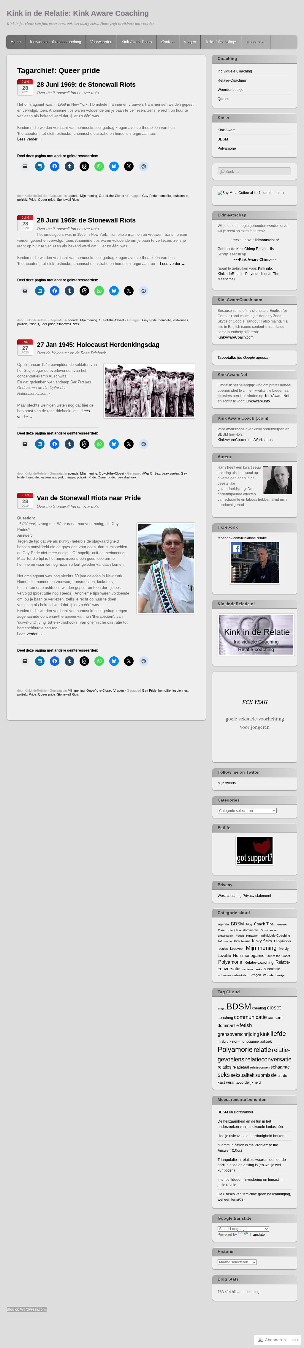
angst (222, 1008)
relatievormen (260, 1067)
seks (259, 969)
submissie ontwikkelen (233, 975)
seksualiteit (242, 1075)
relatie (262, 1049)
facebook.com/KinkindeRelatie (242, 538)
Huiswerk (252, 935)
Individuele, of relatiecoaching (55, 41)
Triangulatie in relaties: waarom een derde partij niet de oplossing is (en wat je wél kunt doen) (252, 1165)
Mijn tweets (227, 783)
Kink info (265, 268)
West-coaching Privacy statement (244, 896)
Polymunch (254, 274)
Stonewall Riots (68, 199)
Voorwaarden (101, 41)
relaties (225, 1066)
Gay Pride (149, 195)
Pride (32, 199)
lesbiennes (180, 195)
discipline (235, 930)
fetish (246, 1025)
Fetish (240, 935)
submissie (272, 969)
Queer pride (46, 199)
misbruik (224, 1041)
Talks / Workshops (221, 41)
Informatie (225, 941)
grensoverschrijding (238, 1034)
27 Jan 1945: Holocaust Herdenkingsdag (98, 344)
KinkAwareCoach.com (236, 337)
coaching (225, 1017)
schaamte (280, 1066)
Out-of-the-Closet (111, 195)
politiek (22, 199)
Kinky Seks (262, 941)
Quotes (223, 99)
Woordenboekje (230, 90)
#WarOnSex (151, 473)
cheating (259, 1008)
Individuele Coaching (235, 71)
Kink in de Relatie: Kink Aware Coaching (78, 13)
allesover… (256, 41)
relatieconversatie (268, 1059)
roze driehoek (127, 477)
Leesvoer (237, 948)
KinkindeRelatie (230, 274)
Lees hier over (255, 240)
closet (274, 1007)
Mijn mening (88, 195)
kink (265, 1034)
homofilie (165, 195)
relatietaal (240, 1067)
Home (16, 41)
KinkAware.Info (258, 401)
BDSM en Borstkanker (235, 1112)
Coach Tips (264, 924)
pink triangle (66, 477)
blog (249, 924)
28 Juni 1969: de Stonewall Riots (86, 84)
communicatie (250, 1017)
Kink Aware (227, 130)
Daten (222, 930)
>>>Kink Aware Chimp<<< (255, 259)
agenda (73, 195)
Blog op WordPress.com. (27, 1309)
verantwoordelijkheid (243, 1082)
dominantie (251, 930)
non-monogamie (245, 1041)
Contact (168, 41)
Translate (257, 1234)
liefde (278, 1033)
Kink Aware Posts (136, 41)
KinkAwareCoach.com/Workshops (245, 440)
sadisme (248, 969)
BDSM (223, 139)
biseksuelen (170, 473)
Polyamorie (227, 148)
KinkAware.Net (277, 396)
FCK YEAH (254, 701)
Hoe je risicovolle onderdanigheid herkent (251, 1136)
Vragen (190, 41)
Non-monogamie (249, 955)
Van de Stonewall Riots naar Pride (89, 498)
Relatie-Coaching (232, 80)
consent (281, 924)
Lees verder (29, 139)
